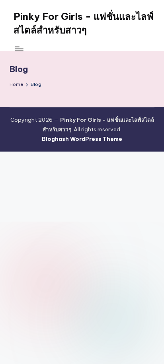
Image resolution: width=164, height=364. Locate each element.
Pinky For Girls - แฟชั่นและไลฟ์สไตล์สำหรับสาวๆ (84, 23)
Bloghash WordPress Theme (82, 138)
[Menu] (19, 49)
